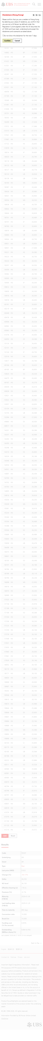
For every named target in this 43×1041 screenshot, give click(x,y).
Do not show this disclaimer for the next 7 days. (20, 36)
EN (40, 15)
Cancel (17, 41)
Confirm (7, 41)
